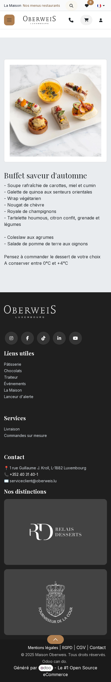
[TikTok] (43, 338)
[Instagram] (11, 338)
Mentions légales (43, 647)
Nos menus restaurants (41, 6)
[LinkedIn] (59, 338)
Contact (98, 647)
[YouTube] (75, 338)
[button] (71, 6)
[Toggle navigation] (9, 20)
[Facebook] (27, 338)
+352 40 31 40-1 (24, 474)
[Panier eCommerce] (86, 20)
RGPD (67, 647)
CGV (81, 647)
